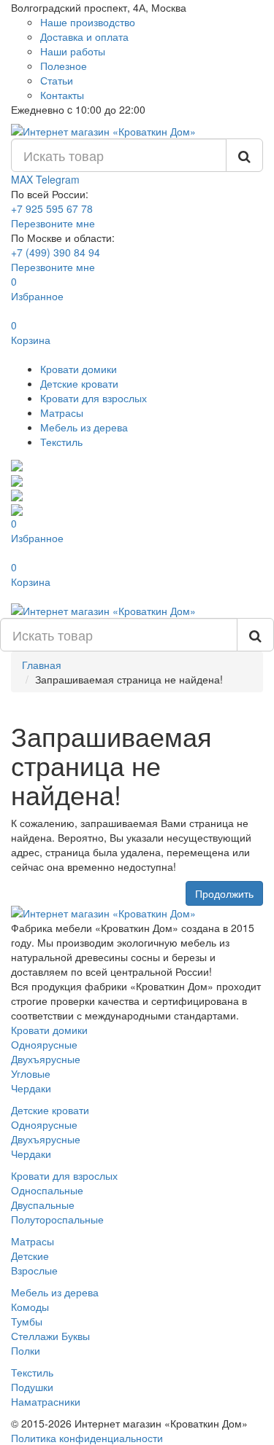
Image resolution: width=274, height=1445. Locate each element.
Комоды (30, 1306)
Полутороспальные (57, 1219)
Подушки (32, 1386)
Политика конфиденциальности (87, 1437)
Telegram (58, 179)
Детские (30, 1255)
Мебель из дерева (84, 427)
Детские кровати (79, 383)
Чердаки (31, 1088)
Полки (25, 1350)
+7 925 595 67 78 (52, 208)
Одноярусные (44, 1044)
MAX (23, 179)
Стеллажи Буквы (50, 1335)
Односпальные (47, 1190)
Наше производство (87, 22)
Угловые (30, 1073)
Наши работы (72, 51)
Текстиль (61, 441)
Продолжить (224, 893)
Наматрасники (45, 1401)
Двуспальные (43, 1204)
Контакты (62, 94)
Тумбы (26, 1321)
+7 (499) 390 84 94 (55, 252)
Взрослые (34, 1270)
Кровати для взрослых (93, 398)
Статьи (56, 80)
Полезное (63, 65)
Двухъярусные (45, 1059)
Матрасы (61, 412)
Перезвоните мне (53, 223)
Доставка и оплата (84, 36)
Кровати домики (78, 368)
